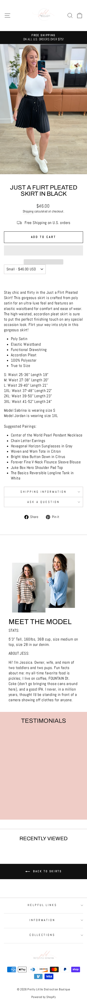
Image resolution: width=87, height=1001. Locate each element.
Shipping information (43, 492)
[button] (43, 250)
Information (42, 920)
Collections (42, 935)
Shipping (28, 211)
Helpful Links (42, 905)
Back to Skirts (47, 871)
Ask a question (43, 502)
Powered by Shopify (43, 997)
